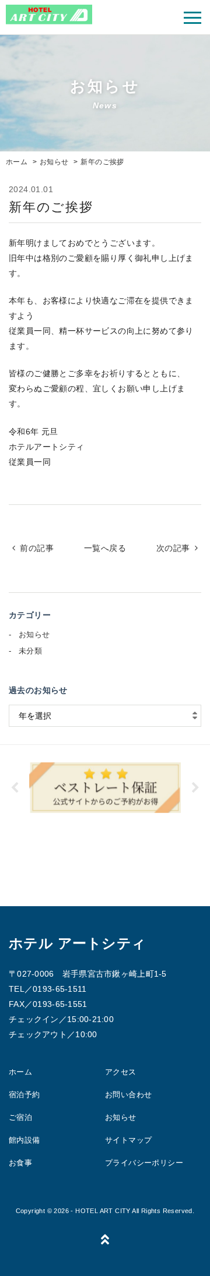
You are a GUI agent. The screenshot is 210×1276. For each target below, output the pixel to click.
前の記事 (37, 548)
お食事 (20, 1162)
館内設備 (24, 1140)
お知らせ (34, 634)
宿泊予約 (24, 1094)
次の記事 (173, 548)
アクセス (120, 1072)
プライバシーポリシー (144, 1162)
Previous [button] (14, 788)
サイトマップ (128, 1140)
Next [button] (195, 788)
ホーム (20, 1072)
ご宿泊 (20, 1117)
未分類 (30, 650)
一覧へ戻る (105, 548)
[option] (105, 787)
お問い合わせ (128, 1094)
